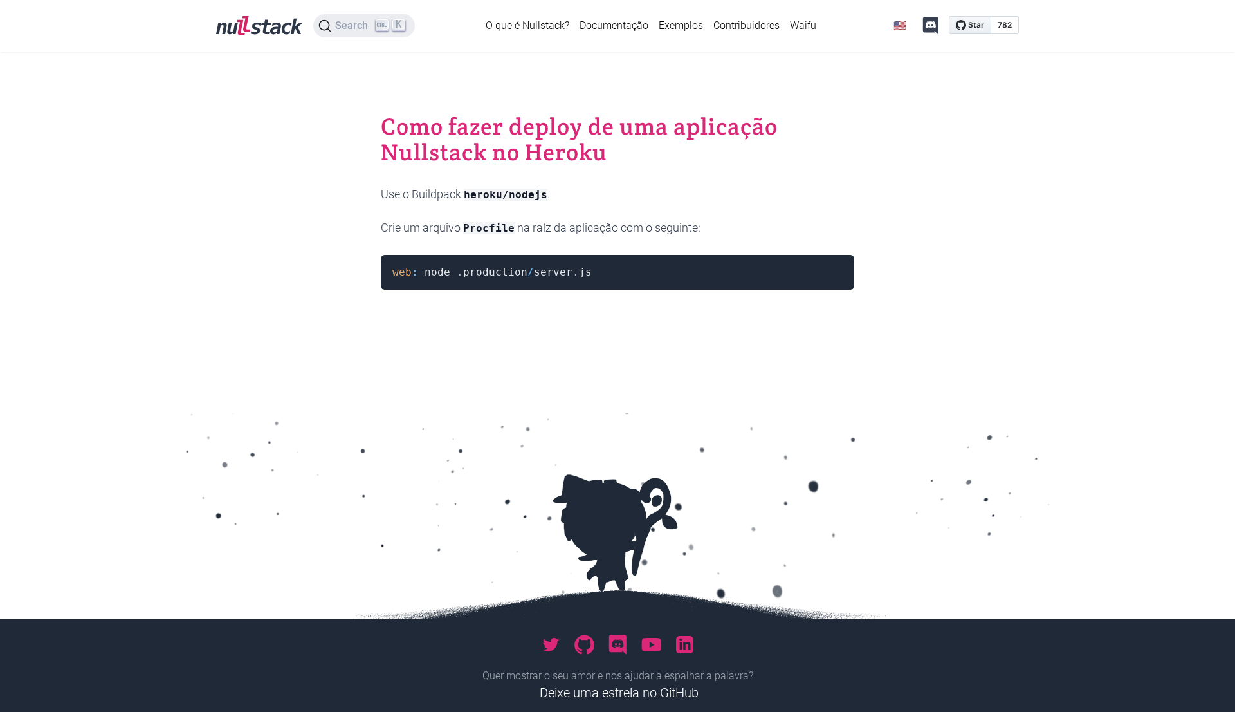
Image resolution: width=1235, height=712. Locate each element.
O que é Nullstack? (527, 25)
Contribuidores (746, 25)
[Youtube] (651, 645)
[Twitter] (550, 645)
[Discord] (931, 26)
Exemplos (681, 25)
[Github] (584, 645)
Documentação (614, 25)
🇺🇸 (899, 25)
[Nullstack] (259, 25)
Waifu (803, 25)
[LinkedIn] (684, 645)
